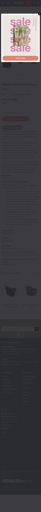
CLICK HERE (20, 58)
